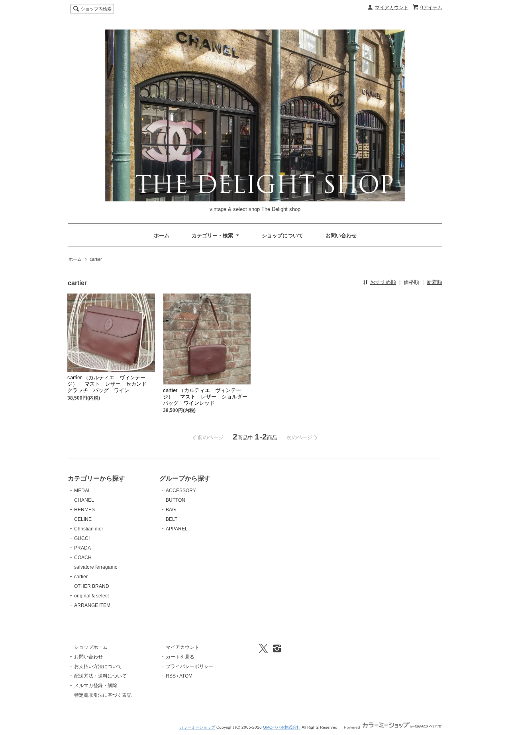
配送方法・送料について (100, 676)
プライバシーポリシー (190, 666)
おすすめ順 (383, 282)
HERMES (84, 509)
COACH (83, 557)
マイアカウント (391, 7)
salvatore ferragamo (96, 567)
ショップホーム (91, 647)
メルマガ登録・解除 (95, 685)
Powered (352, 727)
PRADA (82, 548)
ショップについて (282, 235)
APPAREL (177, 529)
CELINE (83, 519)
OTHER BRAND (91, 586)
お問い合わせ (341, 235)
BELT (171, 519)
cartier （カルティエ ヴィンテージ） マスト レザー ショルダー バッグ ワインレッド (208, 396)
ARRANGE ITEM (92, 605)
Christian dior (88, 529)
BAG (171, 509)
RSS (171, 676)
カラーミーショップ (197, 727)
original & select (91, 596)
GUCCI (82, 538)
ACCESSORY (181, 490)
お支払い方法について (98, 666)
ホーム (161, 235)
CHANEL (84, 500)
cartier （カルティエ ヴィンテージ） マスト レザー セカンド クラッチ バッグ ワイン (109, 383)
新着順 (434, 282)
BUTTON (175, 500)
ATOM (185, 676)
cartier (96, 259)
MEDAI (81, 490)
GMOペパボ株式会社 (281, 727)
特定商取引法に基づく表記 (102, 695)
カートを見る (180, 657)
